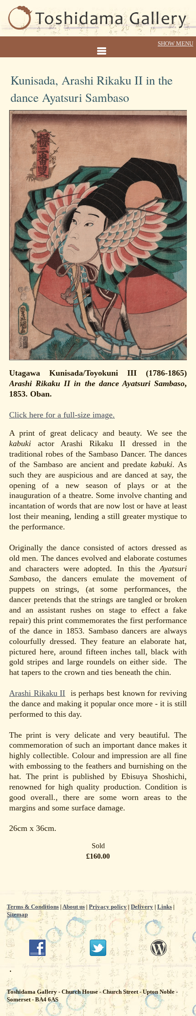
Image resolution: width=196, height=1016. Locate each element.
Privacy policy (108, 906)
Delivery (142, 906)
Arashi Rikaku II (37, 693)
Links (164, 906)
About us (73, 906)
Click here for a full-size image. (62, 414)
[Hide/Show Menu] (98, 47)
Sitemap (17, 914)
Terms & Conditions (33, 906)
